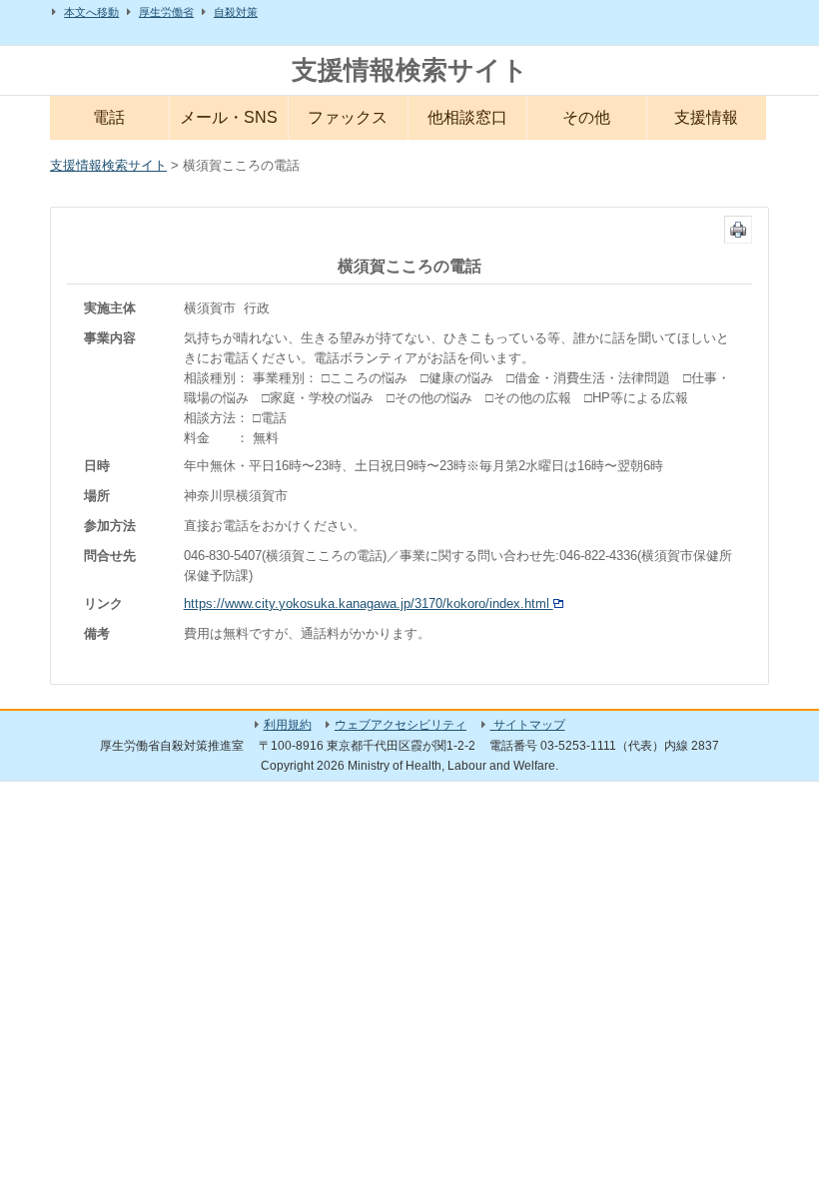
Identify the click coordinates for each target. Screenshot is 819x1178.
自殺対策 (236, 12)
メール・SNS (229, 117)
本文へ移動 (91, 12)
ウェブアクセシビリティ (400, 725)
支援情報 (706, 117)
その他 (586, 117)
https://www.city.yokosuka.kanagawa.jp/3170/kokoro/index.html (368, 603)
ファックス (348, 117)
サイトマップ (527, 725)
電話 (109, 117)
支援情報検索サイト (410, 70)
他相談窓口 (467, 117)
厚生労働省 (166, 12)
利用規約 (288, 725)
